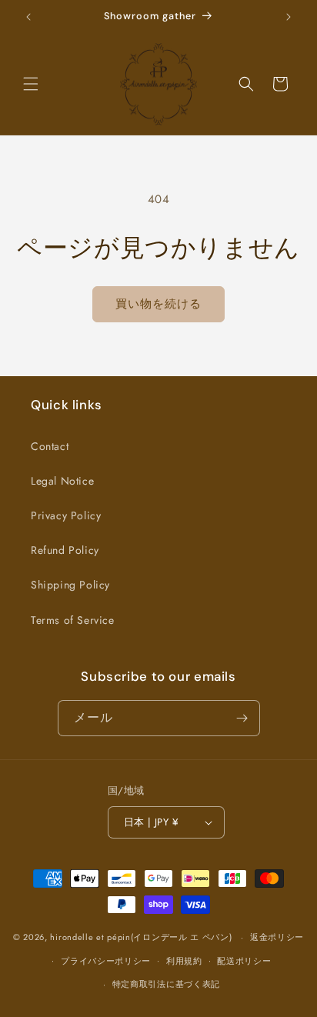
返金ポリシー (277, 937)
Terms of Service (73, 620)
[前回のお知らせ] (28, 17)
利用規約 (184, 961)
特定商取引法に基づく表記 (166, 984)
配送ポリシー (244, 961)
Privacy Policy (66, 515)
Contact (49, 446)
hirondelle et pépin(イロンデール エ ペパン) (141, 937)
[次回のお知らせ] (288, 17)
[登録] (242, 718)
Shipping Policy (70, 584)
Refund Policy (65, 550)
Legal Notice (62, 480)
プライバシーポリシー (106, 961)
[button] (31, 84)
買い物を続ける (158, 303)
